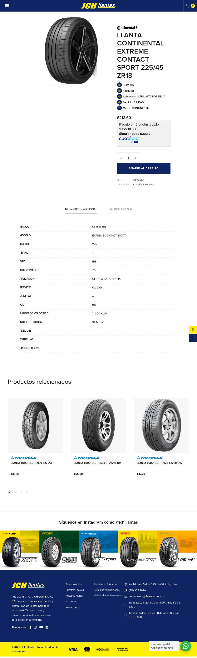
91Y (94, 305)
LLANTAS (149, 185)
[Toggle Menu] (6, 5)
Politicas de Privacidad (106, 584)
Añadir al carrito (144, 168)
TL (93, 348)
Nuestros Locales (75, 590)
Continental (99, 227)
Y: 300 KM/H (99, 313)
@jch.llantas (127, 522)
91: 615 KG (98, 322)
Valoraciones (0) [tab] (120, 209)
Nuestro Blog (72, 607)
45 (93, 253)
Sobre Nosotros (74, 584)
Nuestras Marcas (75, 596)
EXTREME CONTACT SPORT (109, 235)
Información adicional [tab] (81, 209)
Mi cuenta (71, 601)
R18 (94, 261)
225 (94, 244)
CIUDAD (97, 287)
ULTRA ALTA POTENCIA (106, 279)
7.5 (94, 270)
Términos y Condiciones (107, 590)
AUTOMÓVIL (138, 185)
